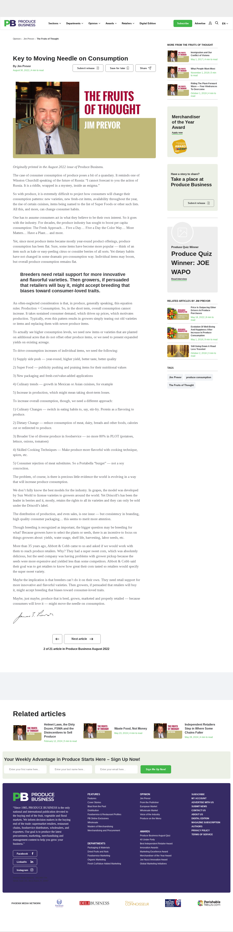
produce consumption (198, 377)
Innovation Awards (149, 847)
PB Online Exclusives (98, 818)
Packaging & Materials (99, 847)
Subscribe (183, 23)
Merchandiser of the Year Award (155, 855)
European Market (148, 806)
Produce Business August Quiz (155, 835)
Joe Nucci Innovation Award (153, 859)
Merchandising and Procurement (104, 830)
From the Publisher (149, 802)
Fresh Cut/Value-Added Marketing (104, 863)
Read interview (179, 279)
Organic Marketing (97, 859)
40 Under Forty (147, 839)
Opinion (17, 39)
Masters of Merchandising (100, 826)
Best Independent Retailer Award (156, 843)
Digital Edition (148, 23)
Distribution (93, 810)
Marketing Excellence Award (154, 851)
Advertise (200, 23)
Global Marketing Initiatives (153, 863)
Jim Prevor (28, 39)
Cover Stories (94, 802)
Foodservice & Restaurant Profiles (104, 814)
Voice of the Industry (150, 814)
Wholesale (93, 822)
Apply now (177, 132)
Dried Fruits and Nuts (98, 851)
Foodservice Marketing (99, 855)
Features (92, 798)
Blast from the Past (97, 806)
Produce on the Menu (150, 818)
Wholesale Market (149, 810)
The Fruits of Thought (48, 39)
